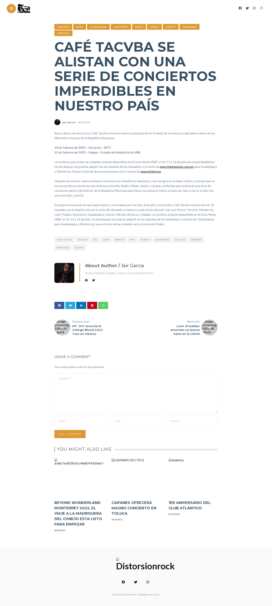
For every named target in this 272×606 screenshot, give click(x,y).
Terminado (190, 26)
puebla (145, 239)
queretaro (162, 239)
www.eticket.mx (150, 171)
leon (106, 239)
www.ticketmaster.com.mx (176, 166)
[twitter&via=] (70, 305)
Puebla (154, 26)
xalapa (79, 247)
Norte (139, 26)
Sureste (171, 26)
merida (119, 239)
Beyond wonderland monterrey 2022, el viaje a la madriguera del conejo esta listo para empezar (78, 513)
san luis (180, 239)
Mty (132, 239)
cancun (82, 239)
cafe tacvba (64, 239)
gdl (95, 239)
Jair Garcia (68, 122)
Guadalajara (98, 26)
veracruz (63, 247)
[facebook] (59, 305)
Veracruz (63, 33)
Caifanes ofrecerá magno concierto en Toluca (134, 508)
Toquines (63, 26)
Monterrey (121, 26)
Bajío (79, 26)
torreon (196, 239)
